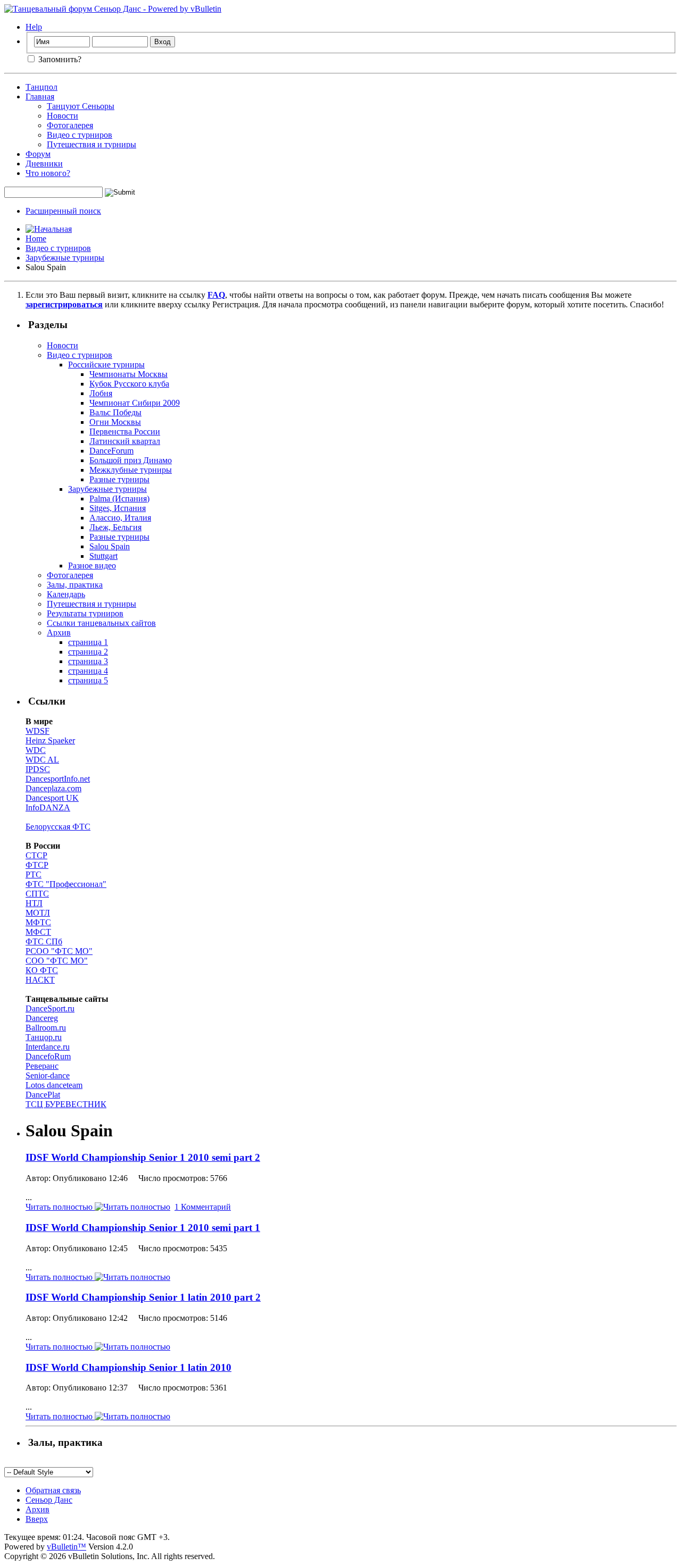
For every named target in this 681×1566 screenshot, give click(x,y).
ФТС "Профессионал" (66, 884)
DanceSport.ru (50, 1008)
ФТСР (37, 864)
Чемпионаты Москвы (128, 374)
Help (34, 26)
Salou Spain (109, 546)
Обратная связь (53, 1490)
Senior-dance (48, 1075)
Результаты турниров (85, 613)
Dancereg (42, 1018)
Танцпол (41, 86)
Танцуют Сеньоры (80, 106)
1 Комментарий (203, 1206)
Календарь (66, 594)
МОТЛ (38, 912)
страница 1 (88, 642)
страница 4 (88, 670)
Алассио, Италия (120, 517)
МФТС (38, 922)
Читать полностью (60, 1206)
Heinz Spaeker (50, 740)
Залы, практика (75, 584)
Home (36, 238)
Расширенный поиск (63, 210)
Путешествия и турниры (91, 144)
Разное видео (92, 565)
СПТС (37, 893)
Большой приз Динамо (130, 460)
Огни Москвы (115, 421)
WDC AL (42, 759)
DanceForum (111, 450)
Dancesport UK (52, 797)
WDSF (37, 730)
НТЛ (34, 903)
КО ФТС (42, 970)
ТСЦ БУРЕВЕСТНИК (66, 1104)
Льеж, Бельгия (115, 527)
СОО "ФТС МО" (57, 960)
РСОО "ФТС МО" (59, 951)
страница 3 (88, 661)
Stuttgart (103, 555)
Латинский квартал (124, 441)
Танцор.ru (44, 1037)
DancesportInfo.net (58, 778)
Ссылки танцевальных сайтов (101, 622)
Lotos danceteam (54, 1085)
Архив (59, 632)
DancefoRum (48, 1056)
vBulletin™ (66, 1546)
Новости (62, 115)
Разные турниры (119, 479)
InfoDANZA (48, 807)
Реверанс (42, 1065)
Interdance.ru (48, 1046)
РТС (33, 874)
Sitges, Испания (117, 508)
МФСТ (38, 931)
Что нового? (48, 173)
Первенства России (124, 431)
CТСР (36, 855)
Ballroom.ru (46, 1027)
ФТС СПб (44, 941)
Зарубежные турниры (65, 257)
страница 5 (88, 680)
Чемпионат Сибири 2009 (134, 402)
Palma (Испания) (119, 498)
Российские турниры (106, 364)
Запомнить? (58, 59)
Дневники (44, 163)
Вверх (37, 1518)
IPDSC (38, 769)
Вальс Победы (115, 412)
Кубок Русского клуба (129, 383)
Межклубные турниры (130, 469)
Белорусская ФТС (58, 826)
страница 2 (88, 651)
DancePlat (43, 1094)
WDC (36, 750)
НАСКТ (40, 979)
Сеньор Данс (49, 1499)
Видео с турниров (79, 134)
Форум (38, 153)
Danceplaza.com (53, 788)
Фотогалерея (70, 125)
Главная (40, 96)
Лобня (100, 393)
